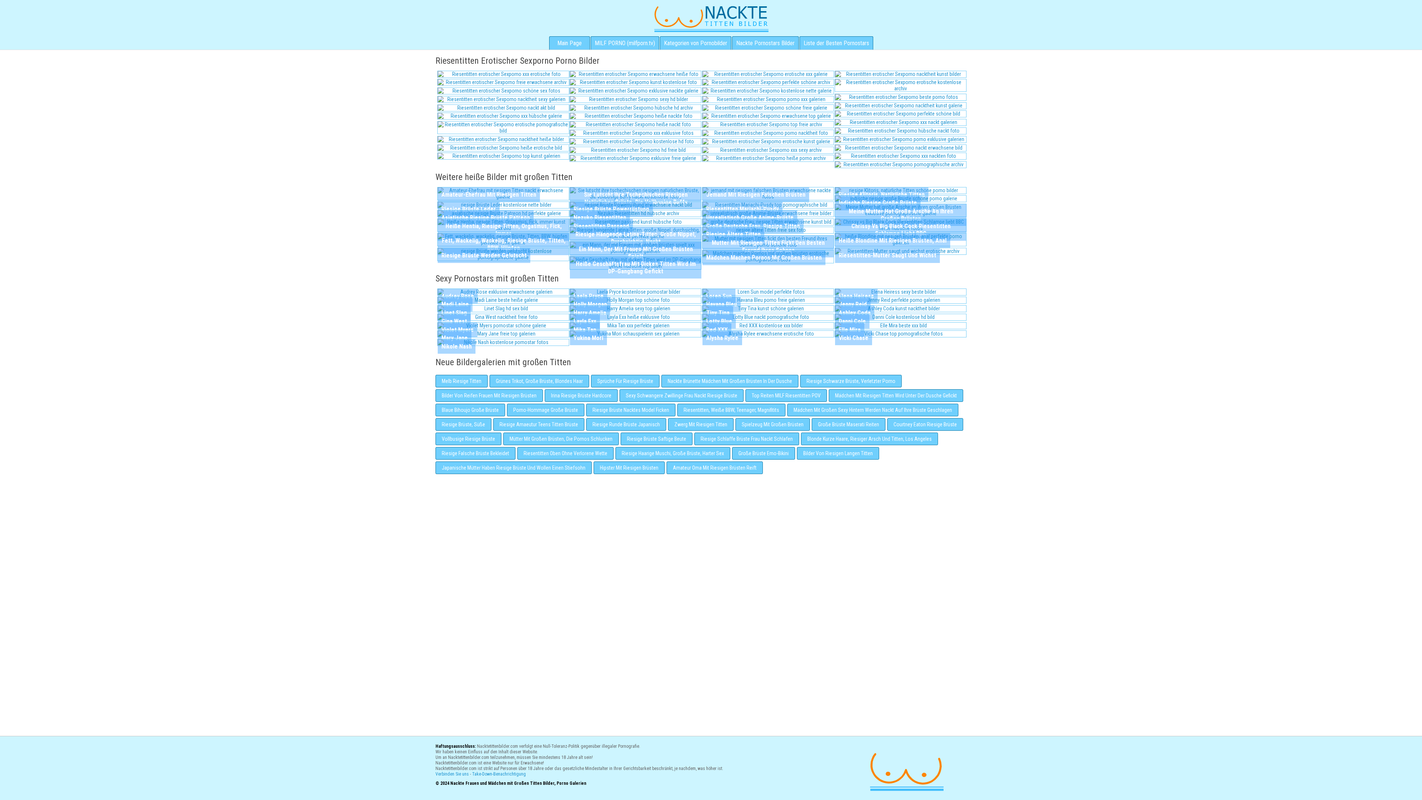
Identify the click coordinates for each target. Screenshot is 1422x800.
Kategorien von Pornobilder (695, 43)
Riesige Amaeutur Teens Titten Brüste (539, 424)
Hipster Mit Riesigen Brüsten (629, 468)
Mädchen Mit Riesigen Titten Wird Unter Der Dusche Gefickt (896, 396)
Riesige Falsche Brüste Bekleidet (475, 453)
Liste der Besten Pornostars (836, 43)
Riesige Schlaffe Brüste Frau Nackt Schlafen (747, 439)
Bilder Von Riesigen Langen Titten (838, 453)
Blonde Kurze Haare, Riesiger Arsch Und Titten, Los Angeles (869, 439)
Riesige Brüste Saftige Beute (656, 439)
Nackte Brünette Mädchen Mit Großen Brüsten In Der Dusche (730, 381)
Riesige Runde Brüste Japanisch (626, 424)
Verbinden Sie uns (452, 774)
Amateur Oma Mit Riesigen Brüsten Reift (715, 468)
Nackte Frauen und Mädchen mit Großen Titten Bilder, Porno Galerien (906, 771)
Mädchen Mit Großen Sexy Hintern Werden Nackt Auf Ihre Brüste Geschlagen (873, 410)
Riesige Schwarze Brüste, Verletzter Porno (851, 381)
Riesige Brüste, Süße (463, 424)
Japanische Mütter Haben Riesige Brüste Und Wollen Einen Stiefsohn (513, 468)
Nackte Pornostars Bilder (765, 43)
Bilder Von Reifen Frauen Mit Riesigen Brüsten (489, 396)
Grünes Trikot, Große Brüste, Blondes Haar (539, 381)
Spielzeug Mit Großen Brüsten (773, 424)
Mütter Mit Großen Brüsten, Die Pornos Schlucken (561, 439)
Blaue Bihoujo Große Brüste (470, 410)
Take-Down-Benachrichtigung (499, 774)
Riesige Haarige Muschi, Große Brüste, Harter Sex (673, 453)
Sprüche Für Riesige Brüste (625, 381)
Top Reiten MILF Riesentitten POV (786, 396)
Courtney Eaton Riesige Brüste (925, 424)
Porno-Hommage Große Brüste (545, 410)
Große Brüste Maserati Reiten (848, 424)
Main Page (569, 43)
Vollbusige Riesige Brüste (468, 439)
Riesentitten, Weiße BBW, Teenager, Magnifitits (731, 410)
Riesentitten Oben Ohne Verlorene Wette (565, 453)
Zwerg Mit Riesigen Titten (700, 424)
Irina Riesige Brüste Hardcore (581, 396)
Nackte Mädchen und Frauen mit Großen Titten (711, 18)
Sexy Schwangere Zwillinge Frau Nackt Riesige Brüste (681, 396)
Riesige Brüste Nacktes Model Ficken (630, 410)
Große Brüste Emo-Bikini (763, 453)
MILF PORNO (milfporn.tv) (625, 43)
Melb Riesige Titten (461, 381)
